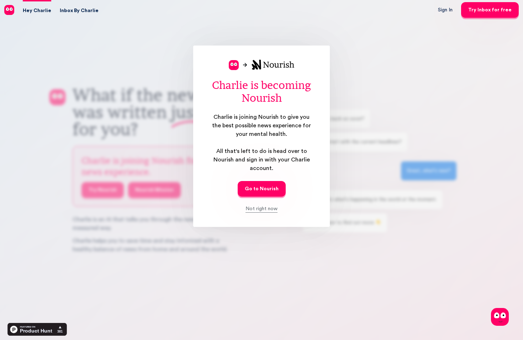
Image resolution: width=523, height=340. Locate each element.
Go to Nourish (262, 188)
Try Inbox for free (490, 9)
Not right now (261, 208)
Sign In (445, 9)
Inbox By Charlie (79, 10)
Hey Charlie (37, 10)
